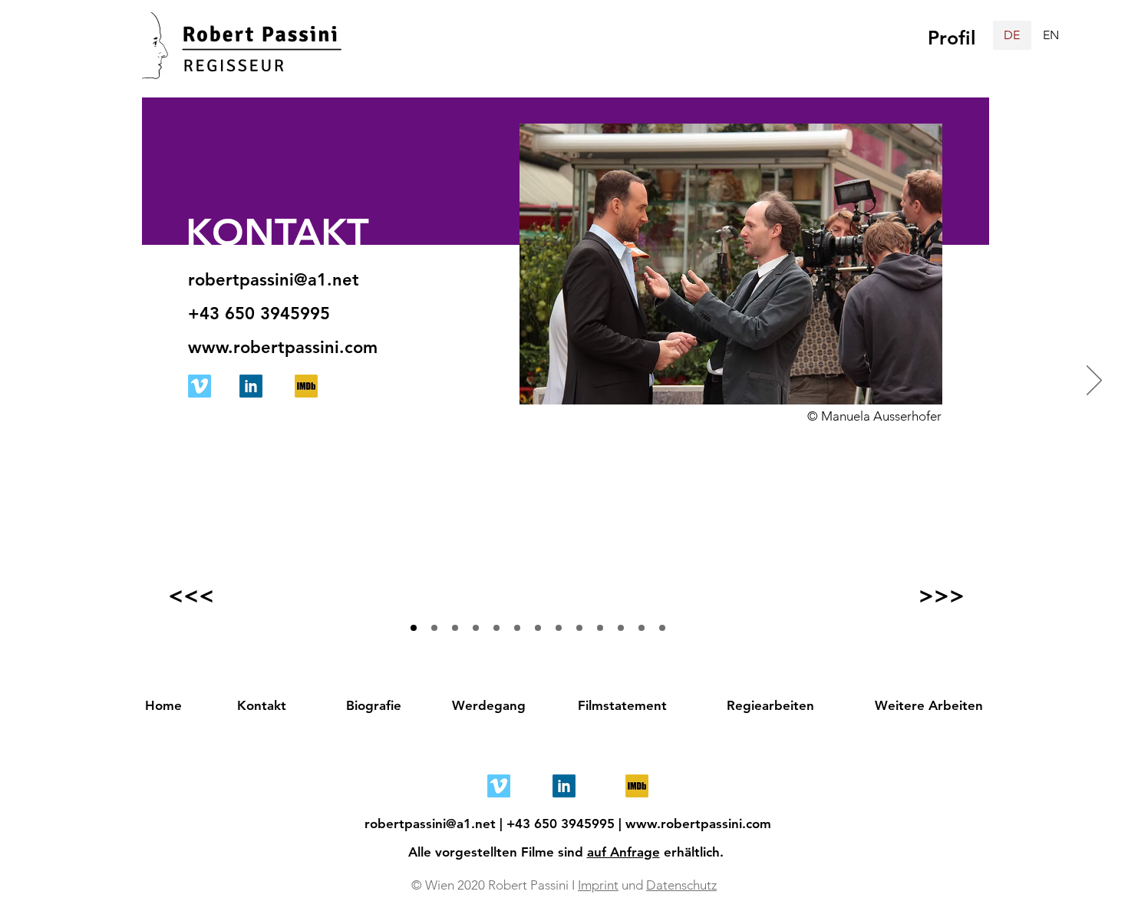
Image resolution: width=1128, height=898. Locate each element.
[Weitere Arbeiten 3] (621, 628)
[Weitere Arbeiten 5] (662, 628)
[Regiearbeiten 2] (559, 628)
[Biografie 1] (434, 628)
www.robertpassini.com (698, 823)
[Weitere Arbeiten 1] (579, 628)
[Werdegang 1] (476, 628)
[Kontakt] (414, 628)
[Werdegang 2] (496, 628)
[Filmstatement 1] (517, 628)
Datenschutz (681, 885)
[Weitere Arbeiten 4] (641, 628)
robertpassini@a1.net (430, 823)
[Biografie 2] (455, 628)
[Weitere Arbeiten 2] (600, 628)
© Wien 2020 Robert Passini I (494, 885)
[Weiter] (1094, 381)
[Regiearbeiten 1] (538, 628)
